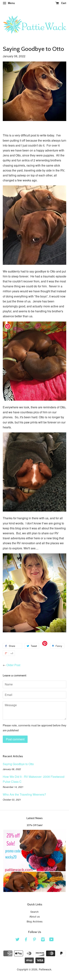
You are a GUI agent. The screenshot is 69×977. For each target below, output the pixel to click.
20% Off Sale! (35, 825)
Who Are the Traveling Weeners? (24, 794)
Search (34, 911)
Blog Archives (35, 921)
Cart (63, 3)
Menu (11, 3)
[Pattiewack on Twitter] (17, 940)
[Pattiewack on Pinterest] (34, 940)
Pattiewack (45, 969)
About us (34, 916)
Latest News (34, 818)
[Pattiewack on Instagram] (43, 940)
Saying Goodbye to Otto (18, 764)
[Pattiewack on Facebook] (26, 940)
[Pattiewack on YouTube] (51, 940)
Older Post (13, 665)
